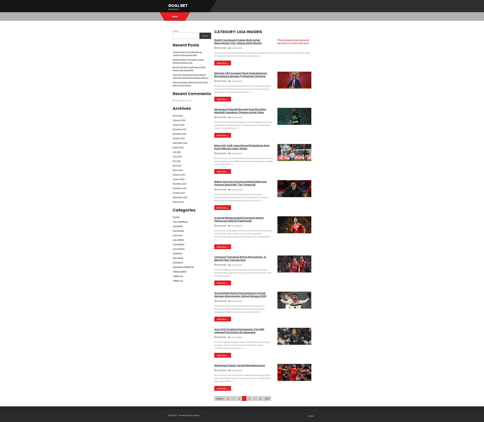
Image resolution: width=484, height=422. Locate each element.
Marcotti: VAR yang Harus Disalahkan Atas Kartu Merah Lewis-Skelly (242, 147)
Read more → (223, 63)
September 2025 (180, 142)
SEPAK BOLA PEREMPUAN (183, 267)
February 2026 (179, 120)
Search (176, 31)
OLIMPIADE (177, 253)
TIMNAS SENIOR (179, 271)
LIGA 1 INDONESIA (180, 221)
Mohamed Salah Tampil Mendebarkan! (239, 365)
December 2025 (179, 129)
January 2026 (178, 124)
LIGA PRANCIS (178, 244)
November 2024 (179, 188)
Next (267, 398)
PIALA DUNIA (178, 258)
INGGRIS (176, 217)
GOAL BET (178, 5)
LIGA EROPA (178, 226)
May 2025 (177, 161)
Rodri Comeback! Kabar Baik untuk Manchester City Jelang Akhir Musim (238, 41)
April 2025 (177, 165)
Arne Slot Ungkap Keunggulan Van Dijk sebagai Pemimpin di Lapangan (239, 331)
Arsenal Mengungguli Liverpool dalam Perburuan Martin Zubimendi (239, 219)
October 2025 (179, 138)
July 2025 (177, 152)
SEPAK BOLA (178, 262)
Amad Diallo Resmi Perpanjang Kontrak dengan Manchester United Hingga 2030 (240, 294)
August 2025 (178, 147)
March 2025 (178, 170)
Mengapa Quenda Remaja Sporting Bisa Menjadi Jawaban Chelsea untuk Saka (240, 111)
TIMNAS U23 (178, 280)
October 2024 (179, 192)
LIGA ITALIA (177, 235)
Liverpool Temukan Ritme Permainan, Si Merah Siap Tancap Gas (240, 258)
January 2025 (178, 179)
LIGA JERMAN (178, 239)
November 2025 (179, 133)
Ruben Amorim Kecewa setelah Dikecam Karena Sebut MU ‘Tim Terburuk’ (240, 183)
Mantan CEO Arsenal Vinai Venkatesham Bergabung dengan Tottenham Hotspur (240, 74)
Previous (219, 398)
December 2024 (179, 183)
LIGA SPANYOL (179, 249)
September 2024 (180, 197)
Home (175, 16)
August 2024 (178, 201)
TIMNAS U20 (178, 276)
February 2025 (179, 174)
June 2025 (177, 156)
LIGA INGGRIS (236, 48)
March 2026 (178, 115)
